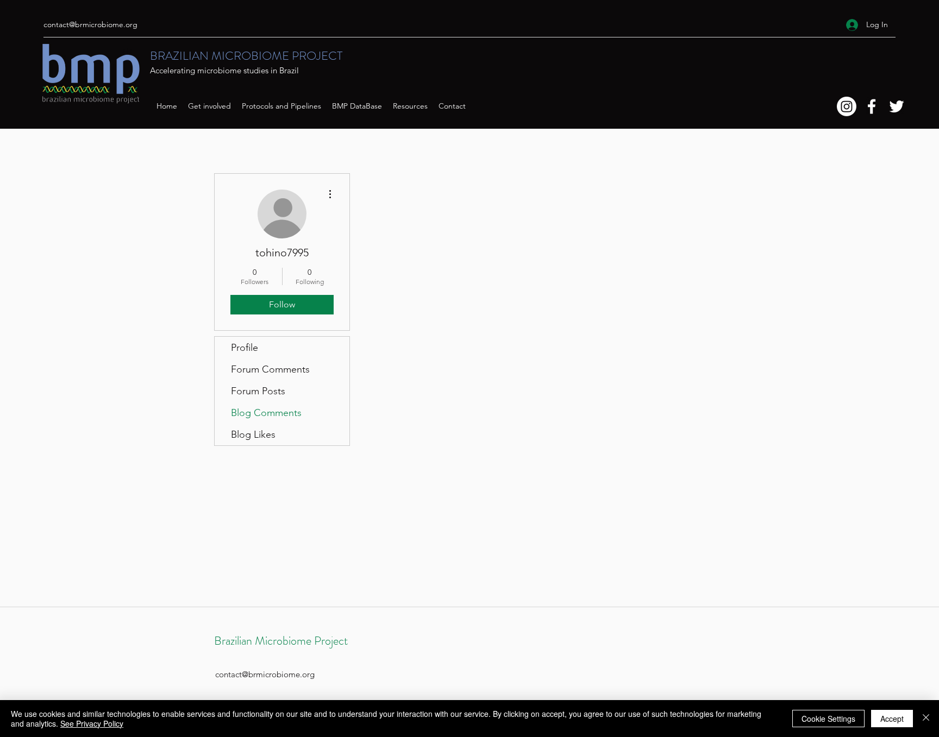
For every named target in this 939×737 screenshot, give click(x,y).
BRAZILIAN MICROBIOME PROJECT (246, 55)
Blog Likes (253, 434)
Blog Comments (266, 413)
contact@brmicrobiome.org (90, 24)
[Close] (925, 718)
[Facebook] (871, 106)
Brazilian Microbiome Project (281, 640)
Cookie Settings (828, 718)
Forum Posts (258, 391)
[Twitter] (896, 106)
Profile (244, 348)
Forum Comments (270, 369)
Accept (892, 718)
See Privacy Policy (91, 723)
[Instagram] (846, 106)
